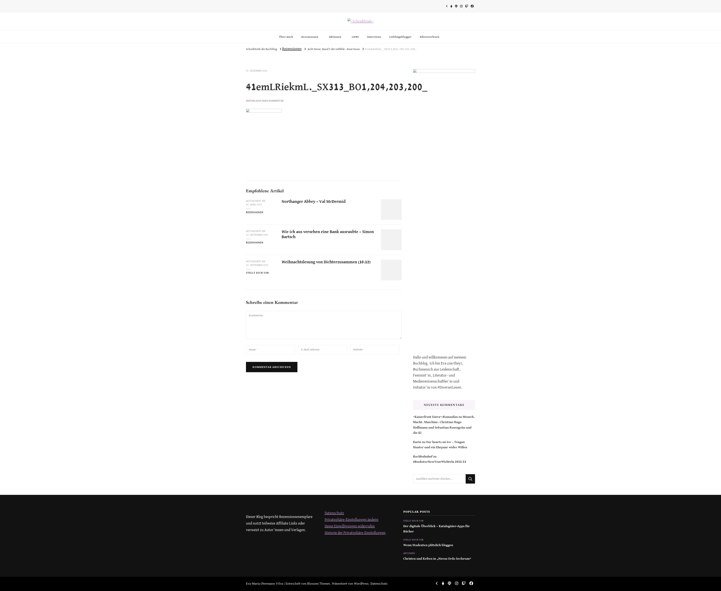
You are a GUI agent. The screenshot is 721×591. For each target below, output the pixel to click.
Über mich (286, 37)
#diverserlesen (429, 37)
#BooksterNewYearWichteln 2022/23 (439, 461)
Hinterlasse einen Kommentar (265, 101)
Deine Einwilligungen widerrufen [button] (350, 526)
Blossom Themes (318, 583)
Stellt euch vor (257, 273)
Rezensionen (309, 37)
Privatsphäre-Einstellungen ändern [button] (351, 520)
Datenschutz (334, 513)
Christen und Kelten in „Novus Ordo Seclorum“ (437, 558)
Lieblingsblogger (400, 37)
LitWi (355, 37)
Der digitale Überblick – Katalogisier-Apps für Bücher (436, 529)
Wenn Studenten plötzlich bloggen (428, 545)
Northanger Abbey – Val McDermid (313, 202)
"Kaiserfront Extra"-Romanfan (435, 417)
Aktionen (335, 37)
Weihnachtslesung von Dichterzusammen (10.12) (326, 262)
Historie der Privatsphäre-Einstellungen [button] (355, 533)
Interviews (374, 37)
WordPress (361, 583)
